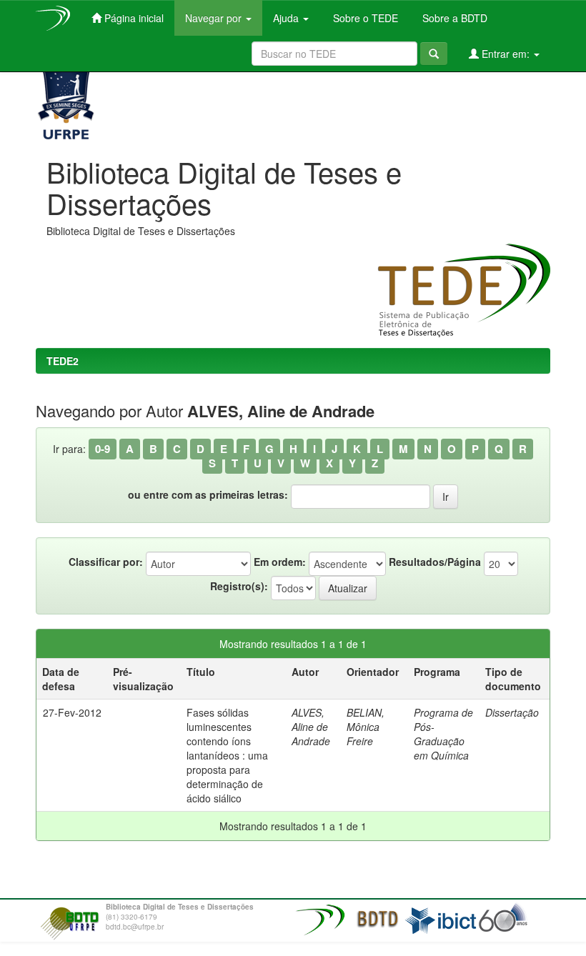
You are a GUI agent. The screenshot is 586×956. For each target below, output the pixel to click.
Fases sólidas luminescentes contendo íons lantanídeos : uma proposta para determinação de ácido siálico (227, 755)
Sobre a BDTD (453, 18)
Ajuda (287, 18)
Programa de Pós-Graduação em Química (443, 733)
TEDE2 (62, 361)
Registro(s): (239, 586)
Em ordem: (280, 561)
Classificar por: (106, 561)
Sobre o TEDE (364, 18)
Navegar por (214, 18)
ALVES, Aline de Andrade (311, 726)
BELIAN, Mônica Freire (365, 726)
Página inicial (132, 18)
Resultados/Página (435, 561)
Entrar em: (505, 53)
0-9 (102, 449)
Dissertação (512, 712)
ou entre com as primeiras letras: (208, 494)
